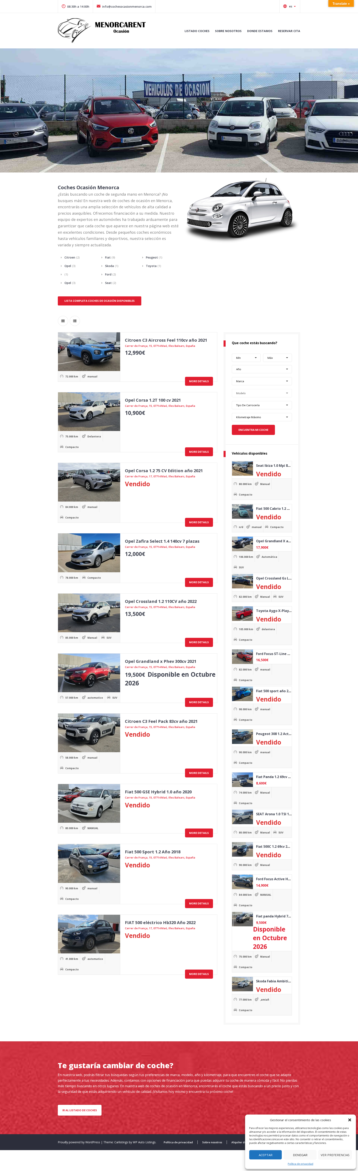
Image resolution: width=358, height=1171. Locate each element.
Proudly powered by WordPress (79, 1142)
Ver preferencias (335, 1155)
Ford (110, 274)
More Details (199, 381)
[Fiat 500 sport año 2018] (242, 694)
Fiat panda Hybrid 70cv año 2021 (282, 916)
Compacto (72, 447)
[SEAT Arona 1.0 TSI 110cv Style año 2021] (242, 817)
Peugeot (154, 257)
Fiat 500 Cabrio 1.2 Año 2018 (279, 508)
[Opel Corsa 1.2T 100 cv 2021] (89, 411)
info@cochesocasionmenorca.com (127, 6)
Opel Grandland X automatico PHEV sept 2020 (293, 541)
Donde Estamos (259, 31)
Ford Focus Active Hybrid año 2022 (284, 879)
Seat (110, 283)
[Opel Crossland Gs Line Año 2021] (242, 581)
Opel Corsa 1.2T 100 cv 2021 (153, 400)
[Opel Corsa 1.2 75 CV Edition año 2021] (89, 482)
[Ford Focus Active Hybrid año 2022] (242, 882)
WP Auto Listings (144, 1142)
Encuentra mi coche (253, 430)
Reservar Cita (289, 31)
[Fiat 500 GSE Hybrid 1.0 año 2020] (89, 803)
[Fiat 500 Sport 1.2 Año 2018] (89, 863)
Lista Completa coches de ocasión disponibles (99, 301)
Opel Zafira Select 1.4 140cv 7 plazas (162, 541)
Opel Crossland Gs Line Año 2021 (283, 578)
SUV (108, 637)
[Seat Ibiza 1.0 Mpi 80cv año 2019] (242, 468)
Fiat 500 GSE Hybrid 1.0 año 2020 (158, 792)
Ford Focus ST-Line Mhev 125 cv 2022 (286, 653)
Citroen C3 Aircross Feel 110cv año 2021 (166, 340)
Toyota (153, 266)
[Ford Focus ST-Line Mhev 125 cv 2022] (242, 656)
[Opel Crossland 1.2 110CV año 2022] (89, 613)
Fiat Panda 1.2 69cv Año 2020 (279, 777)
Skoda (111, 266)
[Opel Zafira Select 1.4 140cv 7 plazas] (89, 552)
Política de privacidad (300, 1164)
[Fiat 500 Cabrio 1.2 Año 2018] (242, 511)
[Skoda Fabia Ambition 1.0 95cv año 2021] (242, 984)
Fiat (110, 257)
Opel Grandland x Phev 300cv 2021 (160, 661)
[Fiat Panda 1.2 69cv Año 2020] (242, 779)
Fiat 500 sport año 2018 (275, 691)
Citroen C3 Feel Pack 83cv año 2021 (161, 721)
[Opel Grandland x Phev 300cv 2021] (89, 673)
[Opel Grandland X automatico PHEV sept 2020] (242, 544)
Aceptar (265, 1155)
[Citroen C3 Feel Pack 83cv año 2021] (89, 733)
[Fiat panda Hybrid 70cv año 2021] (242, 919)
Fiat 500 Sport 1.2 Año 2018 (152, 852)
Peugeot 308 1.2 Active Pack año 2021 (287, 734)
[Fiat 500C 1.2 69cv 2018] (242, 849)
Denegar (300, 1155)
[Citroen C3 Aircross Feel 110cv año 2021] (89, 351)
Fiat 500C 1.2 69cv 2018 (274, 846)
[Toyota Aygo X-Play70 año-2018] (242, 613)
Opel (69, 266)
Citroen (72, 257)
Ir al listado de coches (79, 1110)
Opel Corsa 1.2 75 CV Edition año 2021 (164, 470)
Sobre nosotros (212, 1142)
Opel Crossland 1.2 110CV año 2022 (161, 601)
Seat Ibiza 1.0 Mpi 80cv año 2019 (282, 465)
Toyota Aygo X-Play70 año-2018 (282, 610)
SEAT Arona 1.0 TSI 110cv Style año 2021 (288, 814)
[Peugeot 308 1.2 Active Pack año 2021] (242, 736)
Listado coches (197, 31)
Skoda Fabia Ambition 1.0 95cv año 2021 (288, 981)
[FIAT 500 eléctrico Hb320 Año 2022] (89, 934)
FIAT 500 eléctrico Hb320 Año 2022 (160, 922)
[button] (350, 1120)
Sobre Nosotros (228, 31)
